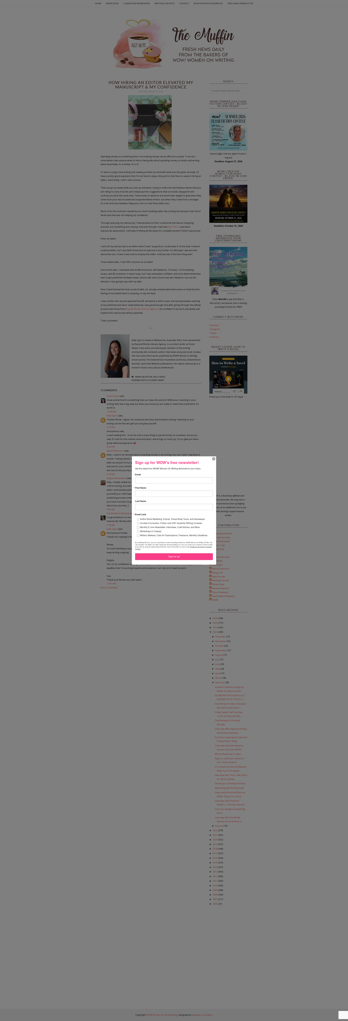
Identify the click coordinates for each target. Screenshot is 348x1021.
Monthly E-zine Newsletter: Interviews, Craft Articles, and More (170, 527)
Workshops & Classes (150, 531)
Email (138, 474)
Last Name (140, 501)
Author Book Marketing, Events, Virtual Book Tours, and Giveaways (172, 519)
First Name (140, 488)
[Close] (213, 458)
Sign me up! (174, 556)
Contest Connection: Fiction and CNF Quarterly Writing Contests (171, 523)
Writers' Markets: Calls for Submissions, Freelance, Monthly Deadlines (173, 535)
